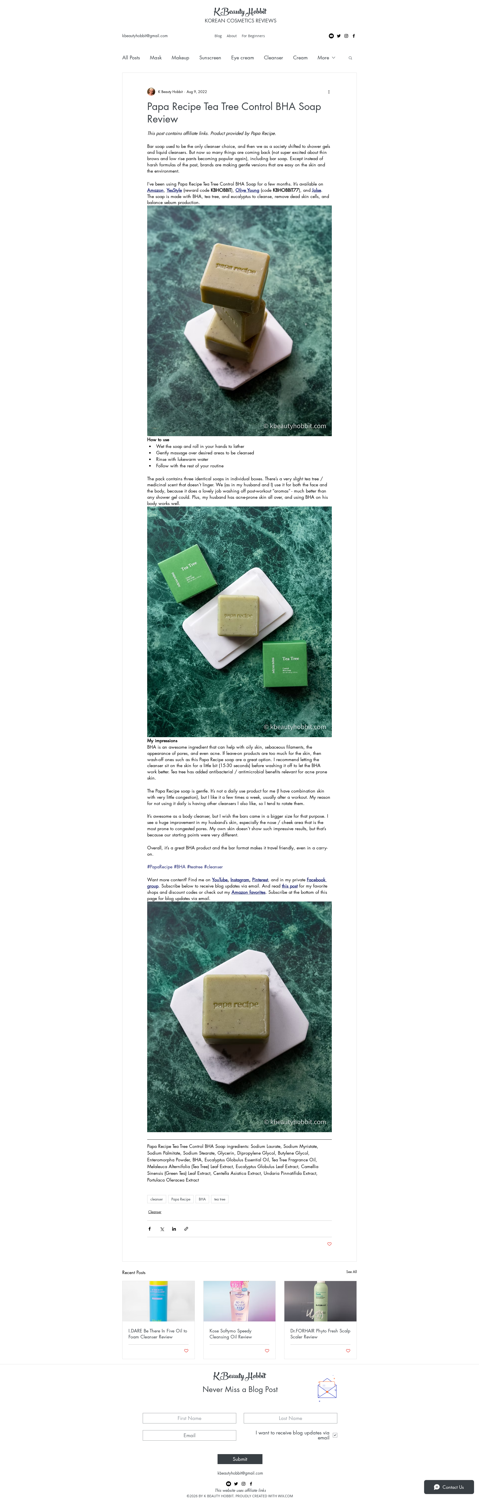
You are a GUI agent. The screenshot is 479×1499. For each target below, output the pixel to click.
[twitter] (338, 35)
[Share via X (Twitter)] (161, 1228)
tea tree (219, 1199)
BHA (202, 1199)
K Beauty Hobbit (240, 12)
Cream (300, 57)
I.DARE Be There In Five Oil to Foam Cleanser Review (157, 1334)
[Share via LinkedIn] (174, 1228)
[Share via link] (186, 1228)
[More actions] (329, 92)
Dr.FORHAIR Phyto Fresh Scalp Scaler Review (320, 1334)
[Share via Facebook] (149, 1228)
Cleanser (273, 57)
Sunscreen (210, 57)
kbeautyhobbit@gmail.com (145, 35)
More (323, 57)
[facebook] (353, 35)
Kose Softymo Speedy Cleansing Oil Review (231, 1334)
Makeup (180, 57)
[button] (350, 58)
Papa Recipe (180, 1199)
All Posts (131, 57)
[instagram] (346, 35)
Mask (156, 57)
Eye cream (242, 57)
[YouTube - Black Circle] (331, 35)
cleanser (156, 1199)
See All (351, 1271)
